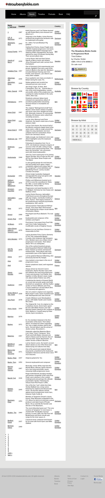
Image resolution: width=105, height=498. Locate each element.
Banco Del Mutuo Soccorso (11, 352)
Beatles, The (12, 413)
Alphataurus (12, 102)
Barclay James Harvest (10, 368)
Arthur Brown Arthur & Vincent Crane (13, 230)
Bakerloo (11, 336)
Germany (58, 38)
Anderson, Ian (12, 139)
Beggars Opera (11, 426)
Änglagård (11, 176)
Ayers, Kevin (12, 309)
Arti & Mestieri (12, 239)
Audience (11, 285)
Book (61, 14)
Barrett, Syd (12, 378)
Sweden (57, 61)
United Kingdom (58, 32)
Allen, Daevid (12, 91)
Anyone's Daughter (11, 190)
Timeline (41, 14)
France (57, 167)
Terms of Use (72, 479)
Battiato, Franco (10, 389)
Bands (31, 14)
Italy (56, 52)
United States (57, 316)
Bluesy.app (97, 483)
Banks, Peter (12, 358)
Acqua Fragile (12, 52)
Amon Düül (11, 112)
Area (9, 208)
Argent (10, 215)
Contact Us (84, 476)
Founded (22, 26)
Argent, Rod (12, 219)
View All (77, 140)
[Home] (22, 6)
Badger (10, 324)
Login (83, 479)
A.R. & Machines (11, 38)
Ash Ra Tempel (10, 250)
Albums (23, 14)
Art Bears (11, 224)
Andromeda (12, 157)
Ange (9, 167)
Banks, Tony (12, 362)
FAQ (68, 14)
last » (10, 455)
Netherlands (59, 79)
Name (10, 25)
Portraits (51, 14)
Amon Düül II (12, 130)
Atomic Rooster (10, 273)
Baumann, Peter (11, 401)
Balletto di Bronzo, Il (11, 345)
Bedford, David (11, 421)
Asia (9, 261)
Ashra (10, 257)
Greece (57, 199)
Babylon (10, 316)
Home (13, 14)
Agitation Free (12, 71)
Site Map (70, 486)
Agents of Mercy (11, 61)
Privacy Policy (70, 482)
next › (10, 453)
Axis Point (11, 300)
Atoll (9, 265)
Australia (58, 91)
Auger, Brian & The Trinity (13, 294)
